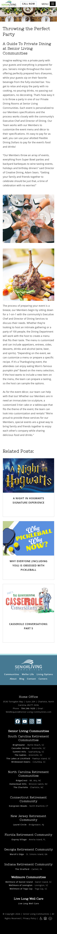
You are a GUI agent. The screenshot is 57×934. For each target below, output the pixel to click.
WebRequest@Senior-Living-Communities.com (28, 712)
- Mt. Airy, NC (28, 780)
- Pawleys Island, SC (28, 758)
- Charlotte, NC (29, 787)
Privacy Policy (29, 918)
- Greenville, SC (29, 748)
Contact (31, 678)
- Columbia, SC (28, 762)
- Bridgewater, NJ (28, 824)
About (13, 678)
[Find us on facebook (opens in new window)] (17, 721)
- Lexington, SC (28, 885)
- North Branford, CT (28, 806)
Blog (21, 678)
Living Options (45, 674)
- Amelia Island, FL (28, 839)
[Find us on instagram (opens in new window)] (32, 721)
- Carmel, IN (28, 869)
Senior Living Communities (36, 914)
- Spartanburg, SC (28, 751)
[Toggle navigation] (53, 4)
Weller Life (28, 674)
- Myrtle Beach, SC (28, 745)
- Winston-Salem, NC (28, 784)
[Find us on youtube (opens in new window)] (25, 721)
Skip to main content (42, 11)
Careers (43, 678)
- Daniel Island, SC (28, 882)
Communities (11, 674)
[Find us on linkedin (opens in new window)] (39, 721)
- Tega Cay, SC (28, 888)
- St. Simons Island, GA (28, 854)
